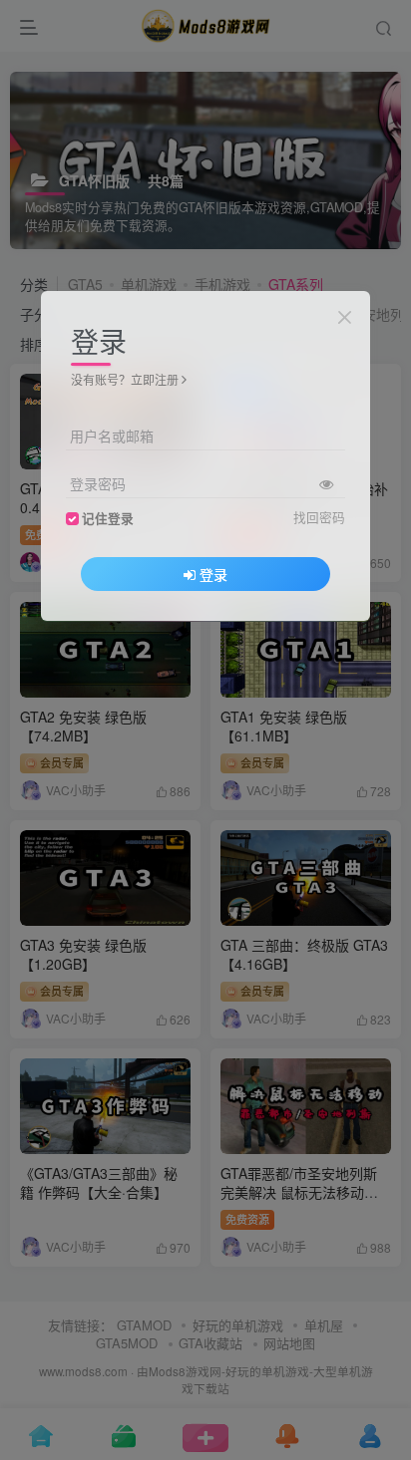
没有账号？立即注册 (125, 379)
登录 (213, 574)
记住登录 (108, 518)
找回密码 (319, 517)
